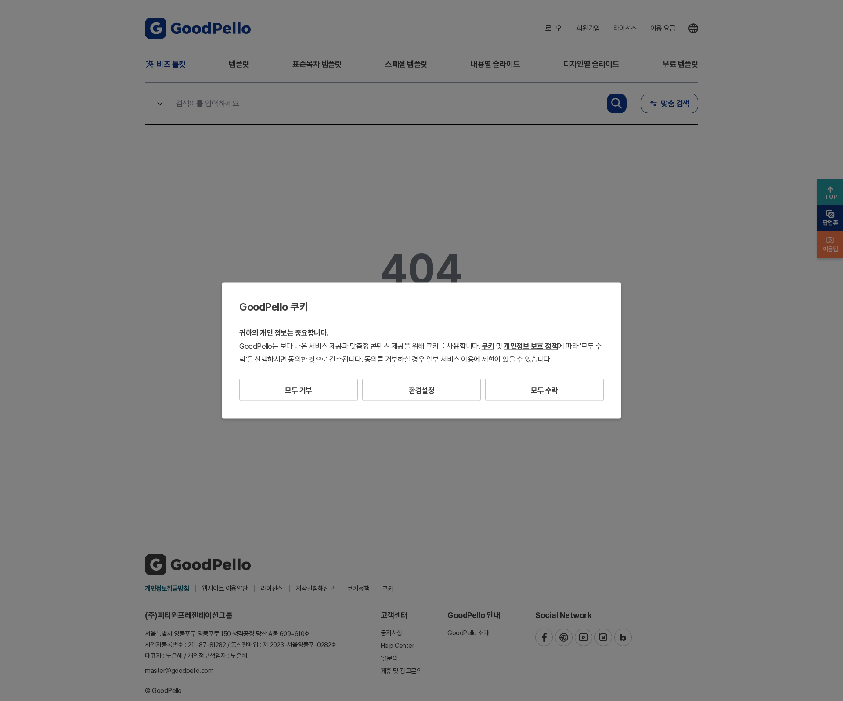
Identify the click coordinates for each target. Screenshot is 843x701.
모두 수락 (544, 390)
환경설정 (421, 390)
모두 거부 (298, 390)
